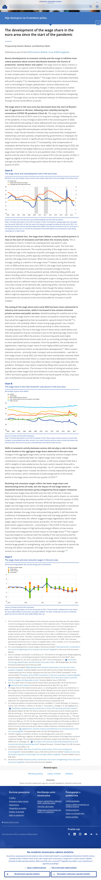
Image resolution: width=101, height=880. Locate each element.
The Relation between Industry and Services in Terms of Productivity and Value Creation (44, 708)
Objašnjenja (14, 805)
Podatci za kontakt (16, 812)
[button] (96, 2)
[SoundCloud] (91, 834)
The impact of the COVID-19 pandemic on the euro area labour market (46, 675)
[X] (69, 834)
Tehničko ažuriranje (45, 807)
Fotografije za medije (17, 808)
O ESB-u (12, 798)
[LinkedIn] (74, 834)
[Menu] (97, 7)
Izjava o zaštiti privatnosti (36, 868)
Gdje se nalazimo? (16, 815)
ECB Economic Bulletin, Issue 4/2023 (43, 52)
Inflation (69, 774)
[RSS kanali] (96, 834)
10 (66, 550)
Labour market (54, 774)
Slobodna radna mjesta (18, 801)
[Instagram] (80, 834)
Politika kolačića (72, 810)
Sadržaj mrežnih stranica (11, 822)
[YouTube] (85, 834)
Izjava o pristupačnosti (75, 814)
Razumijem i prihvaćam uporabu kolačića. (73, 874)
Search (90, 6)
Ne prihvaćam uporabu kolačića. (27, 874)
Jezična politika (72, 817)
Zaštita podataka (72, 801)
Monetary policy (35, 774)
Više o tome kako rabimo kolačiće (64, 868)
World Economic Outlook (20, 685)
